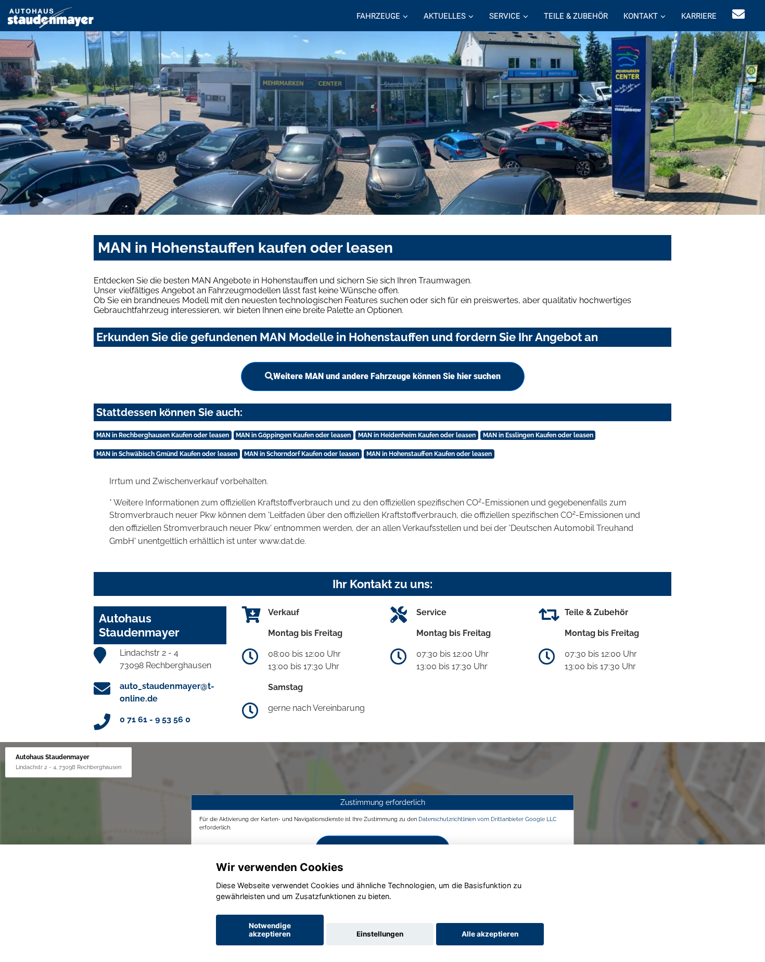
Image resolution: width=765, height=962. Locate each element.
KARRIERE (699, 16)
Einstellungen (379, 934)
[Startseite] (51, 17)
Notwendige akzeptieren (270, 929)
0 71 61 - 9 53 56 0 (155, 719)
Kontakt (640, 16)
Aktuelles (445, 16)
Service (504, 16)
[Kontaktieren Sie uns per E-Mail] (738, 14)
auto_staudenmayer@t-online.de (167, 692)
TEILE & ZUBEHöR (576, 16)
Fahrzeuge (378, 16)
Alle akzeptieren (490, 934)
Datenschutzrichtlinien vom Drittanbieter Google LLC (487, 819)
